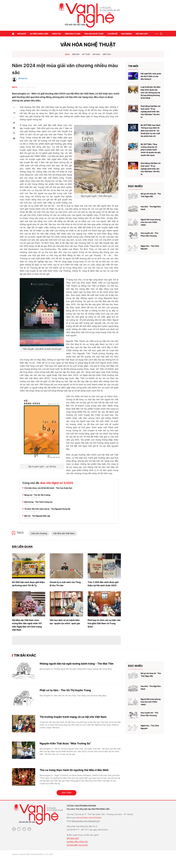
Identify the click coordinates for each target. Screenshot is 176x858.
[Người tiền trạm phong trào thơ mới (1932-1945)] (133, 222)
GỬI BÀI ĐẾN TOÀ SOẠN (77, 845)
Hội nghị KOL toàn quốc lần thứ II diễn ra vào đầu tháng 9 (151, 76)
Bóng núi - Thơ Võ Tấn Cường (37, 495)
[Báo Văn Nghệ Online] (88, 15)
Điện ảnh (75, 54)
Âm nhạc (96, 54)
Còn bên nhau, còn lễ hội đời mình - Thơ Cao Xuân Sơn (48, 488)
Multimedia (126, 34)
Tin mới (133, 66)
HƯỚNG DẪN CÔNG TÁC (77, 842)
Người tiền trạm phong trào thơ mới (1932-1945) (151, 222)
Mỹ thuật (86, 54)
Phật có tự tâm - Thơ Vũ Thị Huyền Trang (65, 690)
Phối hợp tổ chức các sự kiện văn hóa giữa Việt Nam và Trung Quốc (104, 623)
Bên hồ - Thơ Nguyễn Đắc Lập (37, 516)
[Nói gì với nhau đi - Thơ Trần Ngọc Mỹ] (133, 196)
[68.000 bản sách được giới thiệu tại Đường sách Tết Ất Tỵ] (28, 565)
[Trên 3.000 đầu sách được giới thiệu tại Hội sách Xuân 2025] (104, 565)
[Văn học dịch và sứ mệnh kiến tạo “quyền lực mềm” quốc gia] (66, 603)
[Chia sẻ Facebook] (14, 128)
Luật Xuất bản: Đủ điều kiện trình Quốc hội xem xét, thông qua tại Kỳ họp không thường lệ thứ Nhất (150, 92)
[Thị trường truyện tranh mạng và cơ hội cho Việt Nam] (23, 723)
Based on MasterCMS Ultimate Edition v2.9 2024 (32, 854)
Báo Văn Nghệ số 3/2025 (56, 483)
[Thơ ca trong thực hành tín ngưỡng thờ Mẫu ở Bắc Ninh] (23, 777)
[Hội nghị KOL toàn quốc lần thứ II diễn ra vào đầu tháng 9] (133, 76)
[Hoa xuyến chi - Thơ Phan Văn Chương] (133, 235)
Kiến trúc (107, 54)
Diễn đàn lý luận (72, 34)
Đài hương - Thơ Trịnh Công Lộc (38, 502)
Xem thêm (66, 793)
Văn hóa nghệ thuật (94, 34)
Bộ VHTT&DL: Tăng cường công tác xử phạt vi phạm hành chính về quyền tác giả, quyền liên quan (151, 149)
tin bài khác (25, 655)
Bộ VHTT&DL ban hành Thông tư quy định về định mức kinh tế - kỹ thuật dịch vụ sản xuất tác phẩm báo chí (150, 130)
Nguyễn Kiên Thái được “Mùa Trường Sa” (65, 743)
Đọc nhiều (135, 186)
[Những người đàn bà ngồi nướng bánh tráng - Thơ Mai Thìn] (23, 670)
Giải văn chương (39, 533)
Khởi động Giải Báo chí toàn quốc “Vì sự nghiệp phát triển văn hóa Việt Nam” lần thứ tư (151, 168)
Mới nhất (21, 34)
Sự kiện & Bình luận (39, 34)
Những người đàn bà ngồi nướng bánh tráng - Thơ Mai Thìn (76, 663)
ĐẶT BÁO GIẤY (73, 838)
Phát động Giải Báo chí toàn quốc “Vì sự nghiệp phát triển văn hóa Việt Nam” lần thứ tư (150, 111)
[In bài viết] (14, 138)
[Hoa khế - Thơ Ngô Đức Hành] (133, 209)
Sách (67, 54)
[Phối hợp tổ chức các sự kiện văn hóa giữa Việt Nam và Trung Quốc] (104, 603)
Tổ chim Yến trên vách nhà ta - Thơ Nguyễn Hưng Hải (47, 509)
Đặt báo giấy (142, 34)
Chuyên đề (112, 34)
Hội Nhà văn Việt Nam (64, 533)
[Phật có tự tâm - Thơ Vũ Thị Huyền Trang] (23, 697)
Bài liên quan (22, 546)
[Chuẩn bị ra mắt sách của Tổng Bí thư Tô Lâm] (66, 565)
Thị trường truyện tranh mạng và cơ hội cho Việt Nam (73, 716)
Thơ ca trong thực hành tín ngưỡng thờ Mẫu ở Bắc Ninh (74, 770)
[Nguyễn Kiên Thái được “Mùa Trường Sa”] (23, 750)
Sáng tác (56, 34)
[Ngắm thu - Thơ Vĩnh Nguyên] (133, 248)
